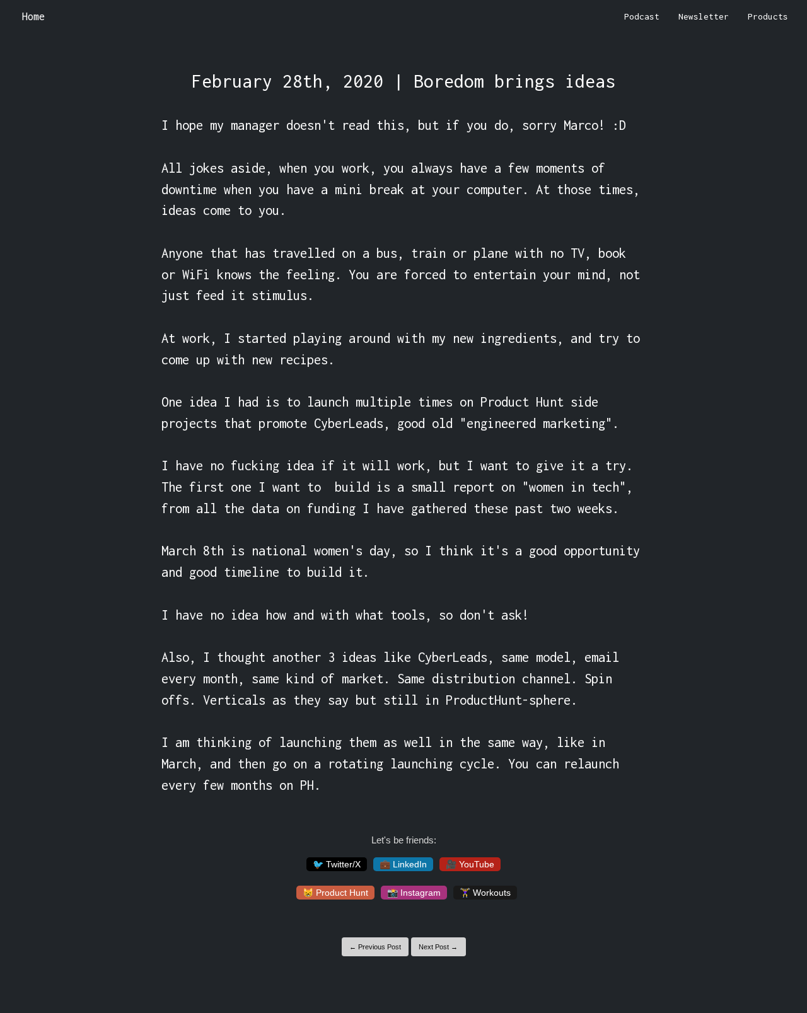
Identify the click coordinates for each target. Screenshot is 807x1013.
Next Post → (438, 947)
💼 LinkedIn (403, 864)
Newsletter (703, 16)
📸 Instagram (414, 893)
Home (33, 16)
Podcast (641, 16)
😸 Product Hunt (335, 893)
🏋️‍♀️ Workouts (485, 893)
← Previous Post (375, 947)
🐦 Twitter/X (337, 864)
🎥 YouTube (470, 864)
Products (768, 16)
